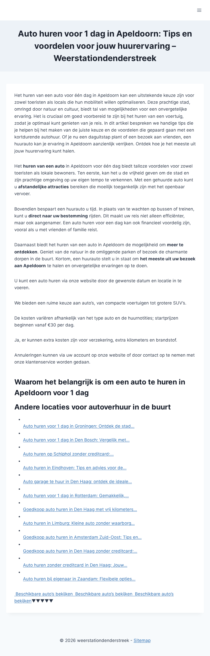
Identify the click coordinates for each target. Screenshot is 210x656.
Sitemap (142, 640)
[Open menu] (199, 10)
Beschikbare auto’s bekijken (43, 593)
